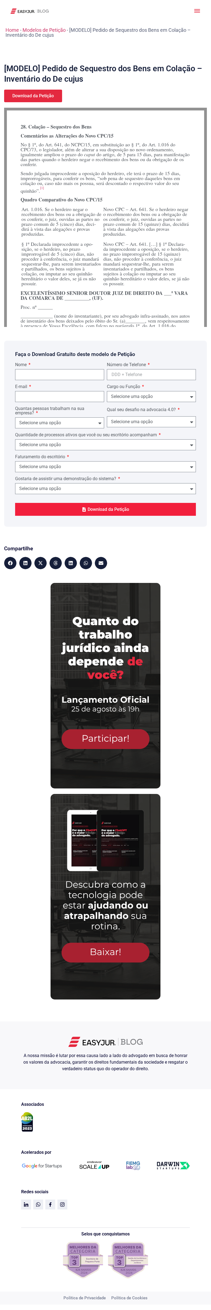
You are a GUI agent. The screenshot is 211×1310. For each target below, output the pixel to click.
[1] (42, 188)
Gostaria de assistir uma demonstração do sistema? (66, 479)
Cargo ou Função (124, 387)
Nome (21, 365)
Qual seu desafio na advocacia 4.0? (142, 410)
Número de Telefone (127, 365)
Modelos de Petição (44, 30)
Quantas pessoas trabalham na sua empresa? (49, 410)
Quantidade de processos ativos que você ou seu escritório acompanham (86, 435)
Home (12, 30)
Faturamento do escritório (40, 457)
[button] (10, 563)
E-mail (21, 387)
